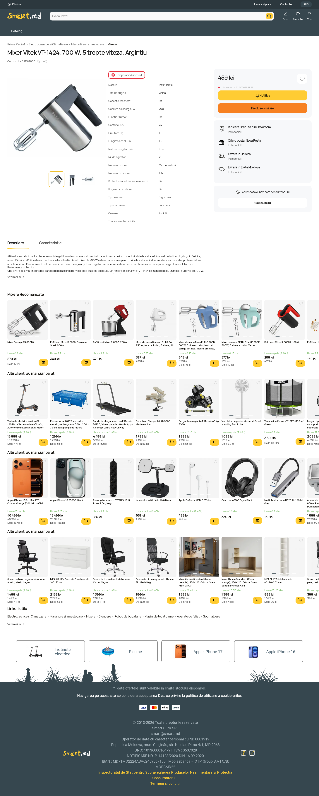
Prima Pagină (16, 44)
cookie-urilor (231, 695)
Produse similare (262, 108)
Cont (286, 19)
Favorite (298, 19)
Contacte (286, 4)
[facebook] (243, 753)
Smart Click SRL (29, 793)
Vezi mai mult (15, 277)
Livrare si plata (262, 4)
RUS (306, 4)
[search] (269, 16)
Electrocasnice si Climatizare (48, 44)
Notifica (265, 95)
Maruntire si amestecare (87, 44)
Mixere (112, 44)
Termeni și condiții (165, 783)
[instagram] (252, 753)
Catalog (16, 31)
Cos (309, 19)
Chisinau (17, 4)
